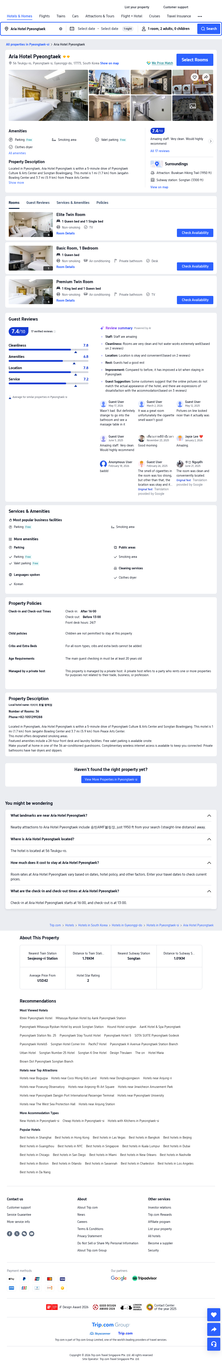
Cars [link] (75, 16)
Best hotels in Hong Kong (72, 1137)
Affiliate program (159, 1222)
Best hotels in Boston (34, 1163)
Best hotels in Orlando (67, 1163)
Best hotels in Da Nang (35, 1172)
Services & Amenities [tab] (73, 203)
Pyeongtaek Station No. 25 (38, 1035)
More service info (18, 1222)
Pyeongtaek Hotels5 (33, 1044)
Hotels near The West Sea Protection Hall (47, 1104)
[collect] (213, 1314)
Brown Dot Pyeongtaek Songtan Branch (46, 1061)
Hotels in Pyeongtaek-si (163, 925)
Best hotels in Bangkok (144, 1137)
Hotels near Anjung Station (97, 1104)
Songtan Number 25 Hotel (57, 1053)
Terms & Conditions (90, 1229)
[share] (213, 1329)
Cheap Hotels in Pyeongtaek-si (83, 1121)
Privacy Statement (89, 1236)
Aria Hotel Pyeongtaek (35, 56)
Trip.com (55, 925)
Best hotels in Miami (103, 1155)
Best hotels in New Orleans (138, 1155)
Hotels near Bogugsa (34, 1078)
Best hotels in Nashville (175, 1155)
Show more (16, 182)
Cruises (154, 16)
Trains (61, 16)
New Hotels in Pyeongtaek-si (39, 1121)
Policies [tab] (102, 203)
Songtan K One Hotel (92, 1053)
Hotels (69, 925)
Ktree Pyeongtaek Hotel (36, 1018)
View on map (159, 187)
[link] (137, 7)
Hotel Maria (156, 1053)
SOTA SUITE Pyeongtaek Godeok (157, 1035)
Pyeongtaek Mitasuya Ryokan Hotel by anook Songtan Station (62, 1027)
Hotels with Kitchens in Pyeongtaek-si (133, 1121)
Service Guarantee (19, 1214)
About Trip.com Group (92, 1250)
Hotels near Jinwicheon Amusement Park (145, 1087)
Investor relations (159, 1207)
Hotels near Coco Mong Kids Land (73, 1078)
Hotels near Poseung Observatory (42, 1087)
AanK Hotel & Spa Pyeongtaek (160, 1027)
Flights (44, 16)
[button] (156, 7)
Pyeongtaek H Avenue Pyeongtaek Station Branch (144, 1044)
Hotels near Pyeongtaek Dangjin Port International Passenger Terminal (67, 1095)
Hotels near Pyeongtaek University (141, 1095)
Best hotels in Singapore (102, 1146)
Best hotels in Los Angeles (175, 1163)
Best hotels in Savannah (101, 1163)
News (81, 1214)
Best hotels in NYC (70, 1146)
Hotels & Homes (19, 16)
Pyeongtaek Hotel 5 (117, 1035)
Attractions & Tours (99, 16)
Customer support (19, 1207)
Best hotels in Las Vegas (109, 1137)
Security (153, 1250)
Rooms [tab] (14, 203)
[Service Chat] (213, 1344)
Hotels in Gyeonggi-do (127, 925)
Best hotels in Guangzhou (37, 1146)
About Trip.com (87, 1207)
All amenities (17, 153)
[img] (48, 95)
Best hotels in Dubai (176, 1146)
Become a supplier (160, 1243)
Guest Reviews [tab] (38, 203)
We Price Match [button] (162, 63)
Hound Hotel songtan (121, 1027)
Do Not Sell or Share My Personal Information (107, 1243)
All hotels (154, 1236)
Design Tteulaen (121, 1053)
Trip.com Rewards (160, 1214)
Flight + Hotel (131, 16)
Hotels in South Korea (93, 925)
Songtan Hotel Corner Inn (68, 1044)
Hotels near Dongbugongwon (120, 1078)
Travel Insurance (179, 16)
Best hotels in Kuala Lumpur (141, 1146)
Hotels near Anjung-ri (157, 1078)
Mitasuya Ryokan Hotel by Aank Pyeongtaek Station (91, 1018)
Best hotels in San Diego (69, 1155)
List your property (160, 1229)
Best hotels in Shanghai (35, 1137)
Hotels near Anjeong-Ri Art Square (91, 1087)
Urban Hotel (28, 1053)
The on (140, 1053)
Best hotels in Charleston (137, 1163)
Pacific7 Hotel (97, 1044)
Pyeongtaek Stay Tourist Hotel (80, 1035)
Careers (82, 1222)
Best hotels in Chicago (34, 1155)
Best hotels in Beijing (177, 1137)
